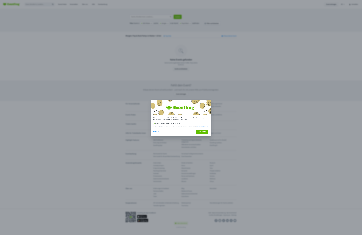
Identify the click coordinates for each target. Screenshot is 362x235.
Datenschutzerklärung (202, 126)
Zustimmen (202, 131)
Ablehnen (156, 132)
